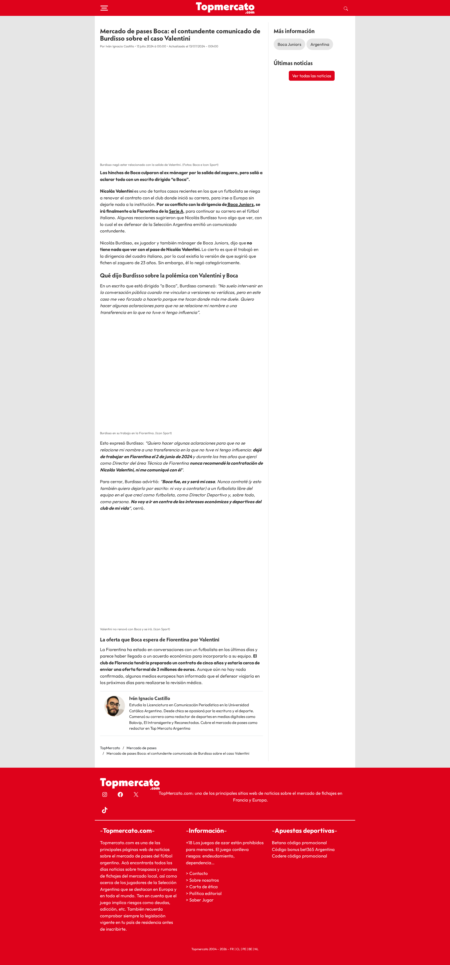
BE (250, 949)
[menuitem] (346, 8)
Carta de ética (203, 886)
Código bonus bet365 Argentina (303, 849)
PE (244, 949)
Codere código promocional (299, 856)
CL (238, 949)
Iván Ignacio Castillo (149, 698)
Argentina (319, 44)
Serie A (176, 211)
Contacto (198, 873)
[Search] (346, 8)
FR (232, 949)
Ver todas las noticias (311, 75)
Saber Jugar (201, 900)
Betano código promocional (299, 842)
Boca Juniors (240, 204)
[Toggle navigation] (104, 8)
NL (256, 949)
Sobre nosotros (204, 880)
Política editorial (205, 893)
